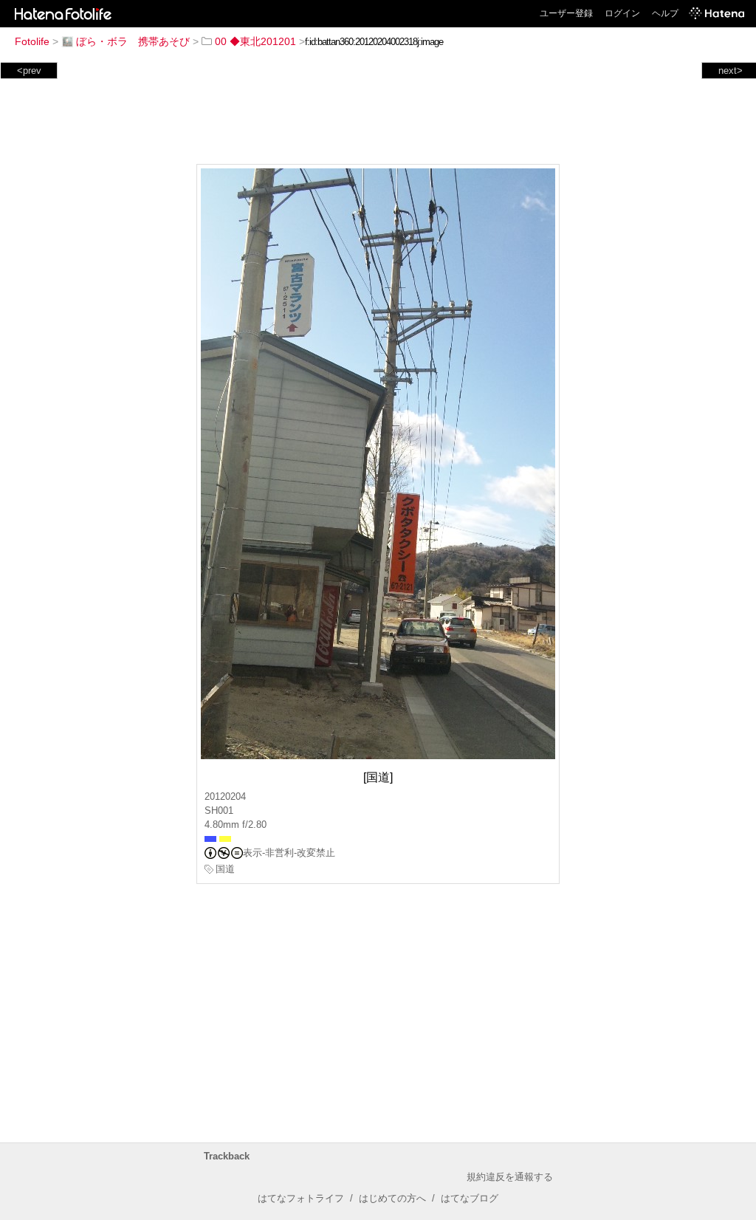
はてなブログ (469, 1198)
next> (730, 70)
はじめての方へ (392, 1198)
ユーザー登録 (566, 13)
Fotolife (32, 41)
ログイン (622, 13)
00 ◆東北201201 (255, 41)
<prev (29, 70)
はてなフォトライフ (301, 1198)
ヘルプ (665, 13)
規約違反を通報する (510, 1176)
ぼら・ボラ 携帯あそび (133, 41)
